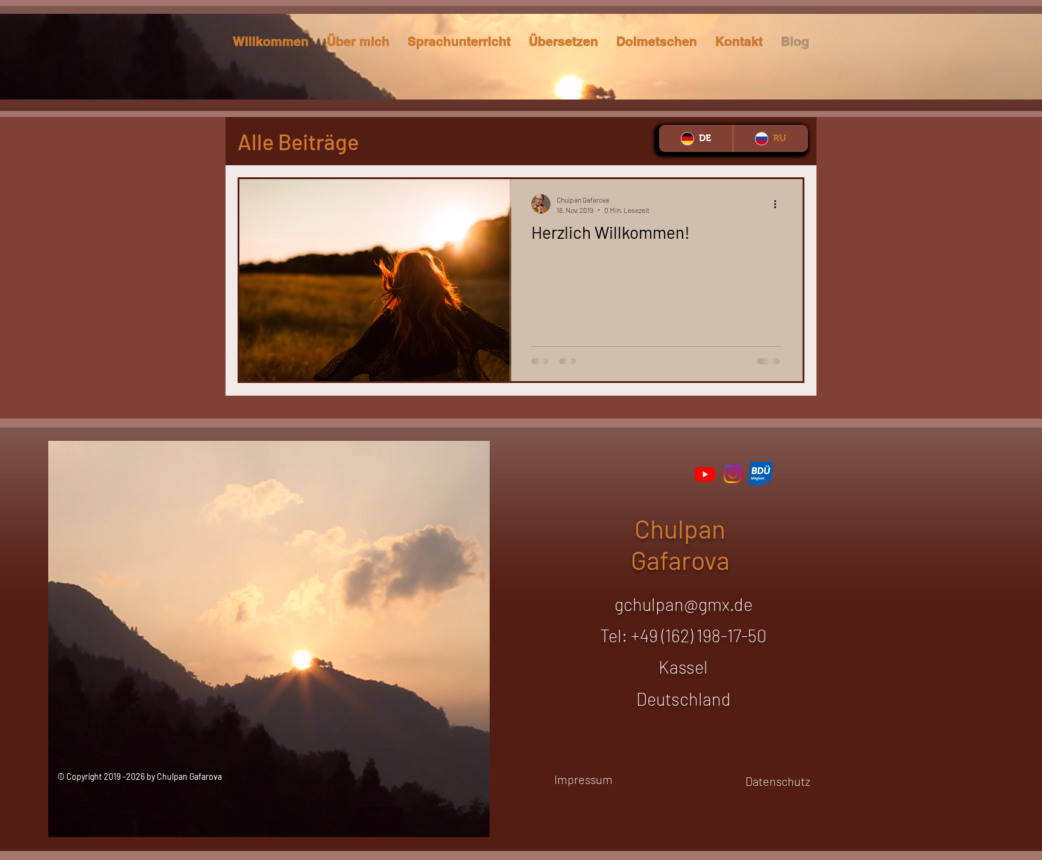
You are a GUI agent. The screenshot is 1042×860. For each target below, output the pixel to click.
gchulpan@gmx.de (683, 604)
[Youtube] (705, 474)
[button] (563, 41)
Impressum (583, 779)
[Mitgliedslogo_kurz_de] (760, 474)
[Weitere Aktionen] (779, 204)
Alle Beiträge (298, 141)
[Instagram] (733, 474)
